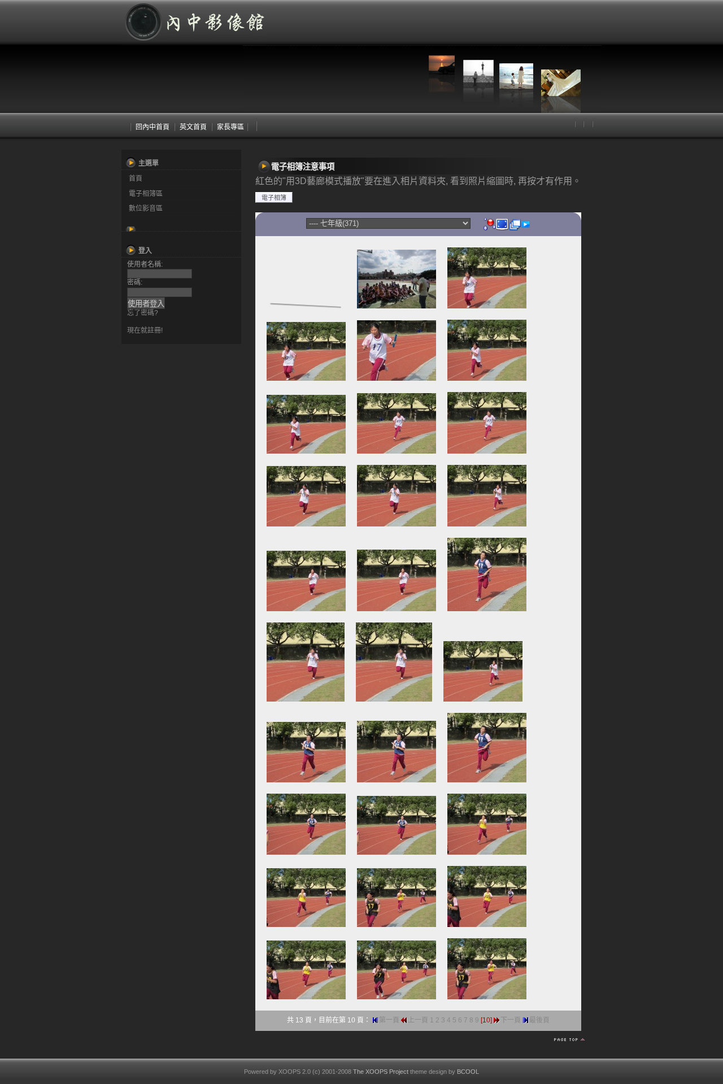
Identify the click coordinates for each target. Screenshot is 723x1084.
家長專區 (230, 127)
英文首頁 (193, 127)
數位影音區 (146, 208)
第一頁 (389, 1020)
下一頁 (510, 1020)
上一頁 (418, 1020)
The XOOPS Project (380, 1071)
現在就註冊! (145, 330)
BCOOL (468, 1071)
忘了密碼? (142, 313)
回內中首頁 (152, 127)
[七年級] (490, 224)
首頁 (135, 178)
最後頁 (539, 1020)
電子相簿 (274, 197)
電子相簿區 (146, 194)
